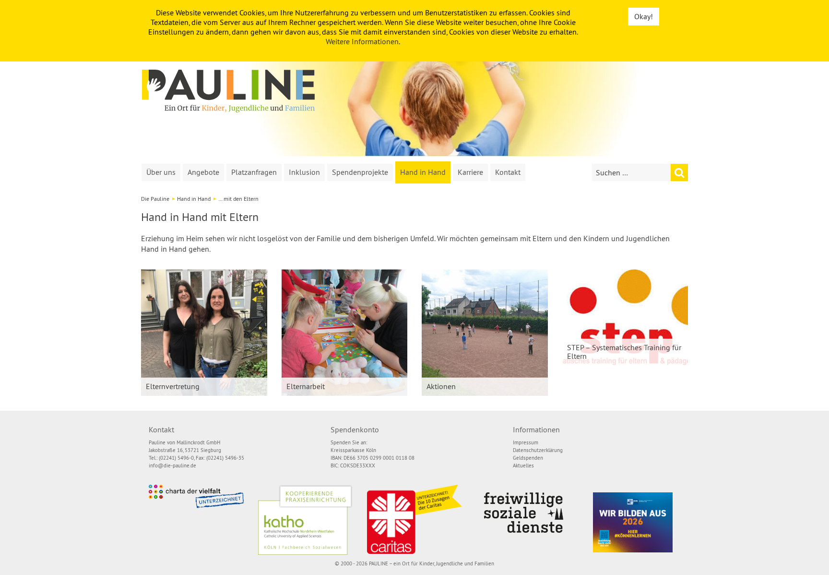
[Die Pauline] (228, 91)
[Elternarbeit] (345, 332)
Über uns (161, 172)
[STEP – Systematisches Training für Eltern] (625, 317)
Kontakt (508, 172)
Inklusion (304, 172)
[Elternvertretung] (204, 332)
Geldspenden (528, 457)
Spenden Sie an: (349, 442)
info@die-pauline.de (172, 465)
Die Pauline (155, 198)
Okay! (643, 16)
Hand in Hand (423, 172)
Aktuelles (523, 465)
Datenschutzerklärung (538, 450)
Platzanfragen (254, 172)
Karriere (470, 172)
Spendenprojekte (360, 172)
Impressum (525, 442)
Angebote (203, 172)
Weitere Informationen (362, 41)
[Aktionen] (485, 332)
